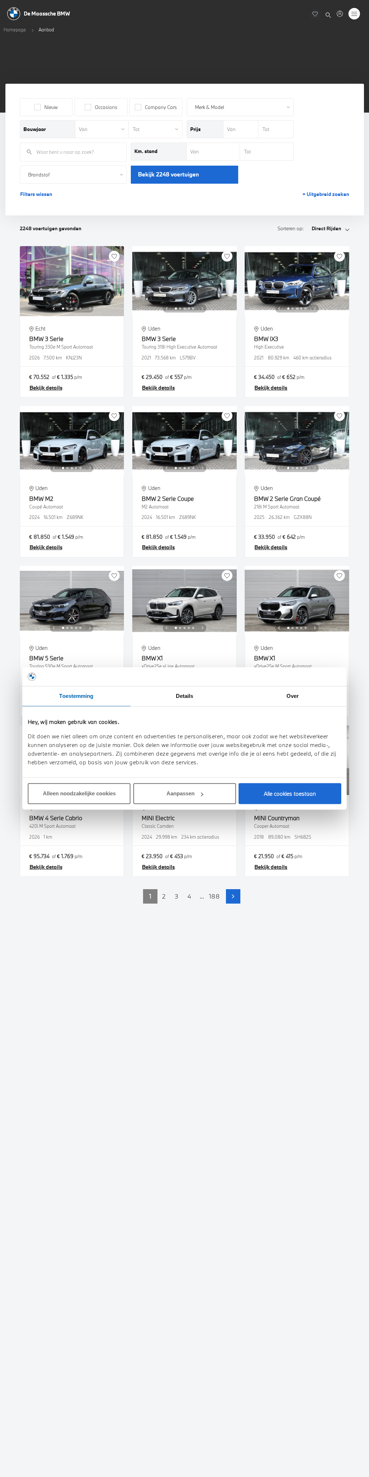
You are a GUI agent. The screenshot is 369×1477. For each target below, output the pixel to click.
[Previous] (54, 308)
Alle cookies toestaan (290, 793)
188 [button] (214, 896)
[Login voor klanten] (339, 13)
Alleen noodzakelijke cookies (79, 793)
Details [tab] (185, 696)
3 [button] (176, 896)
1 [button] (150, 896)
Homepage (15, 29)
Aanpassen (180, 793)
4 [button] (189, 896)
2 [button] (163, 896)
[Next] (90, 308)
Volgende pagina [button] (233, 896)
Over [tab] (292, 696)
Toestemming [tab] (76, 696)
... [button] (202, 896)
